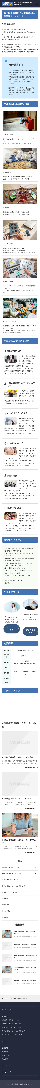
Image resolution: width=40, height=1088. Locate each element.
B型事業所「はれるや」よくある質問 (25, 944)
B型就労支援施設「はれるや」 (29, 936)
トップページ (6, 1010)
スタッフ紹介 (6, 1055)
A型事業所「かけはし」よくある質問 (16, 798)
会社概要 (5, 1052)
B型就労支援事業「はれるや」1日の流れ (25, 956)
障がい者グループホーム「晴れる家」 (14, 1031)
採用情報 (5, 1059)
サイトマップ (6, 1072)
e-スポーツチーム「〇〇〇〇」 (12, 1035)
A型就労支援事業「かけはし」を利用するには (26, 968)
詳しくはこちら (11, 628)
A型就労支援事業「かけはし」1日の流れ (18, 757)
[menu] (36, 3)
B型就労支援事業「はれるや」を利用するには (26, 932)
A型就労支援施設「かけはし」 (29, 972)
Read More (30, 767)
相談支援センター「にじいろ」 (12, 1027)
